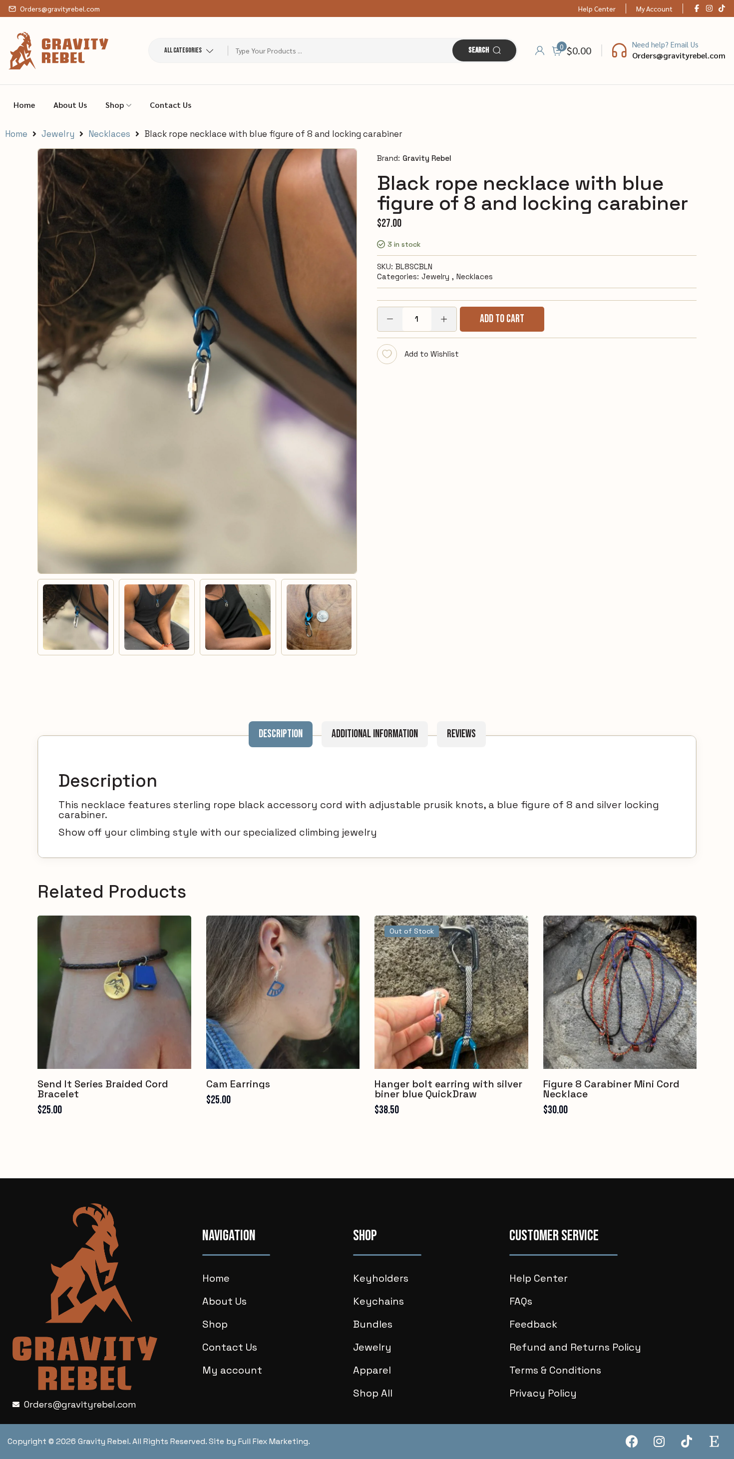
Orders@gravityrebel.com (60, 8)
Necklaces (109, 134)
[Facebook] (631, 1441)
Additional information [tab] (375, 734)
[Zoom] (344, 161)
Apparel (372, 1370)
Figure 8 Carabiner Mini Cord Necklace (611, 1089)
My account (232, 1370)
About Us (70, 104)
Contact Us (170, 104)
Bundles (372, 1324)
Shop (114, 104)
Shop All (372, 1393)
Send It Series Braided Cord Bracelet (102, 1089)
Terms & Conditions (555, 1370)
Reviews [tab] (461, 734)
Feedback (533, 1324)
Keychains (378, 1301)
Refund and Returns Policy (575, 1347)
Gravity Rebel (426, 158)
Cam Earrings (238, 1084)
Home (24, 104)
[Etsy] (714, 1441)
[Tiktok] (686, 1441)
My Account (654, 8)
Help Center (597, 8)
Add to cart (502, 319)
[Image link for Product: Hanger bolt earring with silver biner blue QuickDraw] (451, 992)
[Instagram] (659, 1441)
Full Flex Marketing (273, 1441)
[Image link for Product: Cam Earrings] (283, 992)
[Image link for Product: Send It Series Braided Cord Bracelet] (114, 992)
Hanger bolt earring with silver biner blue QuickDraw (448, 1089)
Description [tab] (281, 734)
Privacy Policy (543, 1393)
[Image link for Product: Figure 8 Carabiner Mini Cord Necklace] (620, 992)
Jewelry (57, 134)
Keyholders (380, 1278)
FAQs (520, 1301)
